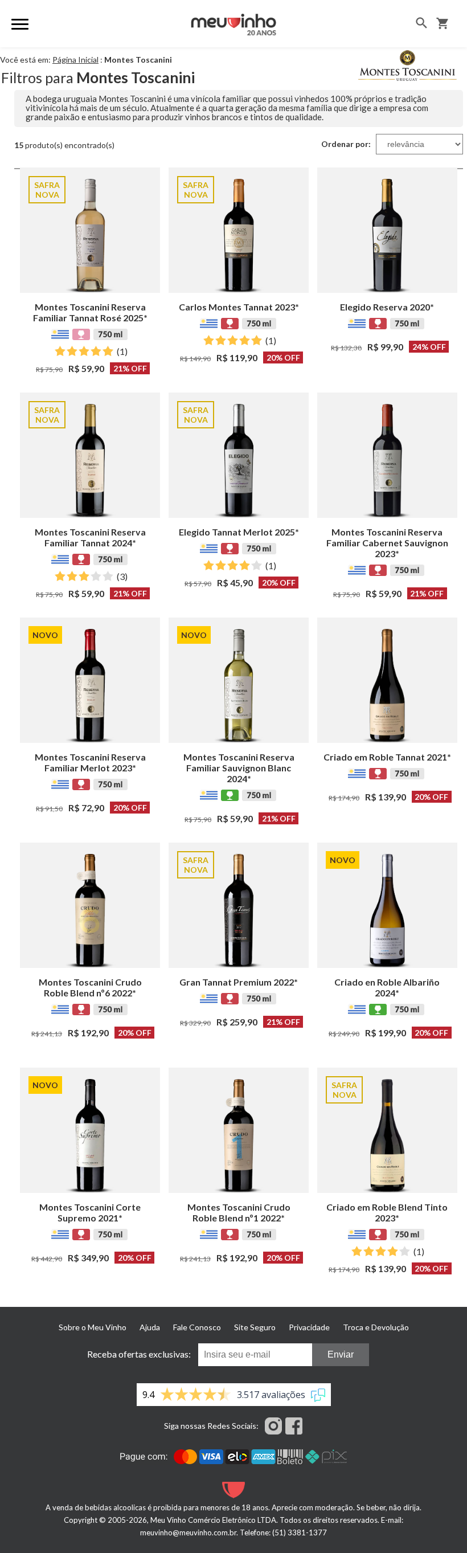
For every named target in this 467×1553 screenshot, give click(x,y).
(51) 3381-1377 (299, 1532)
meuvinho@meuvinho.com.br (188, 1532)
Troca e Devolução (376, 1327)
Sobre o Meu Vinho (92, 1327)
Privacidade (309, 1327)
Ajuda (150, 1327)
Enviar (340, 1354)
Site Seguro (255, 1327)
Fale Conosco (197, 1327)
